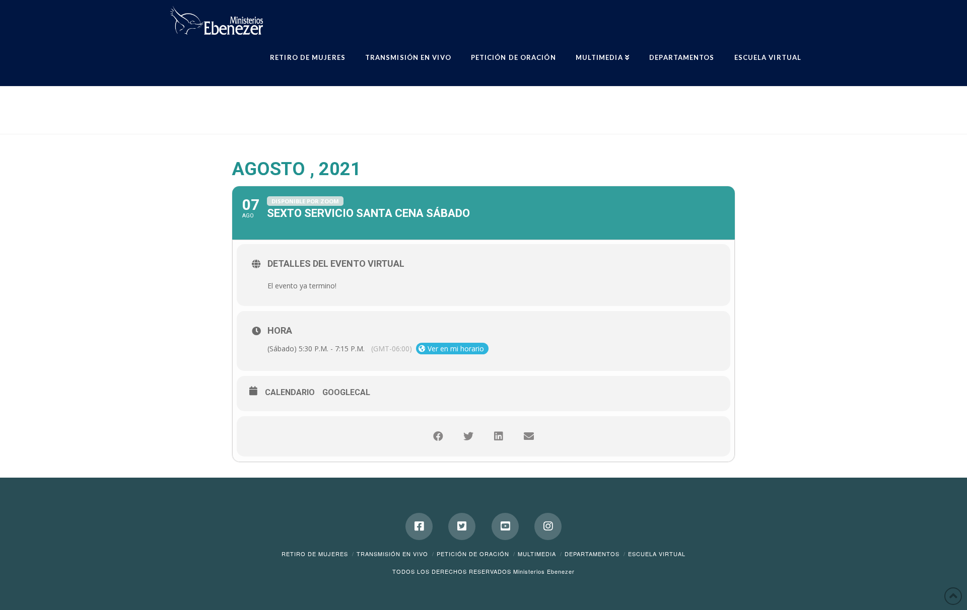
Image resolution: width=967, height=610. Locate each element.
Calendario (290, 392)
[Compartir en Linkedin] (498, 436)
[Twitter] (461, 526)
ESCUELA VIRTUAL (656, 554)
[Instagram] (548, 526)
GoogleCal (346, 392)
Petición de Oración (473, 554)
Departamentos (592, 554)
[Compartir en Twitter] (468, 436)
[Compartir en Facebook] (438, 436)
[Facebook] (419, 526)
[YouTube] (505, 526)
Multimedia (537, 554)
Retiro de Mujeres (315, 554)
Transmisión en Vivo (392, 554)
